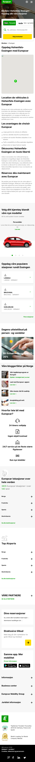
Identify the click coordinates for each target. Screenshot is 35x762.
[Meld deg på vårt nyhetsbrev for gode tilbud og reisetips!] (28, 643)
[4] (22, 255)
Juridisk (11, 749)
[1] (12, 255)
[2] (15, 255)
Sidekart (4, 749)
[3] (19, 255)
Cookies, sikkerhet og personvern (13, 751)
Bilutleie (4, 43)
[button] (15, 81)
